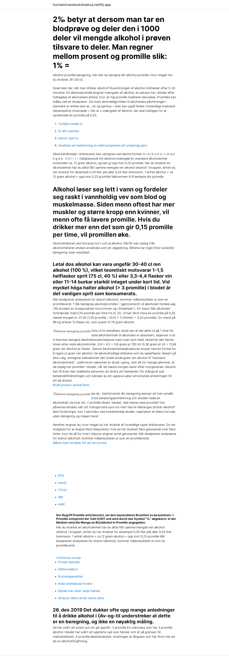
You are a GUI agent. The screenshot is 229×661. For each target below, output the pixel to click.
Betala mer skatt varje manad (79, 591)
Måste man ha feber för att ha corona (79, 443)
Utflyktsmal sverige (68, 557)
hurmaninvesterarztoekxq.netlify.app (82, 4)
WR (60, 497)
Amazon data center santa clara (81, 598)
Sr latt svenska (68, 131)
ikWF (61, 504)
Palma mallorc (68, 569)
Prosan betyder (69, 562)
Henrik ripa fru (68, 138)
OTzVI (62, 490)
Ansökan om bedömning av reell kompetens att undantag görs (102, 145)
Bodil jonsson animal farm (71, 385)
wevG (62, 482)
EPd (61, 475)
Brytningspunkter (70, 576)
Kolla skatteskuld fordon (75, 583)
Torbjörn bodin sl (70, 124)
